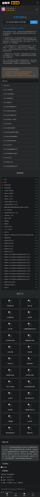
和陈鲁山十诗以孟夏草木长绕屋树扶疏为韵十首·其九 (17, 257)
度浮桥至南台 (7, 185)
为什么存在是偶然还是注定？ (10, 166)
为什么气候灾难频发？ (9, 94)
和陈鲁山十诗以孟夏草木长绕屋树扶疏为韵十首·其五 (17, 268)
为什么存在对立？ (7, 157)
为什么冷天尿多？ (7, 123)
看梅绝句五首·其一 (9, 251)
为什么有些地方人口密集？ (10, 119)
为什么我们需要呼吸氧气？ (10, 106)
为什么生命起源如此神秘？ (10, 140)
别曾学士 (6, 287)
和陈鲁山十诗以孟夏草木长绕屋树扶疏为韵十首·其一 (17, 279)
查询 (34, 22)
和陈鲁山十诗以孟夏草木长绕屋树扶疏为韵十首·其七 (17, 262)
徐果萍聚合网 (6, 447)
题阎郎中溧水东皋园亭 (9, 282)
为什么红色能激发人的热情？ (10, 153)
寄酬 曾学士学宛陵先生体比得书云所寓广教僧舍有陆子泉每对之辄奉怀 (21, 235)
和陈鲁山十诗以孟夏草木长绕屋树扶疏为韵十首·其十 (17, 254)
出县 (5, 179)
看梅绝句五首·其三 (9, 246)
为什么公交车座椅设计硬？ (10, 115)
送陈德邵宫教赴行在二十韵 (11, 212)
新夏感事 (6, 221)
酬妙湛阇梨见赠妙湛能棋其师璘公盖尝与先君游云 (16, 207)
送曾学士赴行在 (8, 226)
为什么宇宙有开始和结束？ (10, 111)
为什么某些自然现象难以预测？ (11, 132)
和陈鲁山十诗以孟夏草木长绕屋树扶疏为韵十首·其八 (17, 260)
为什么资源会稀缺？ (8, 98)
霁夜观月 (6, 224)
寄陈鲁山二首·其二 (9, 196)
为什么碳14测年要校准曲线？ (10, 136)
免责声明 (20, 482)
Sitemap (15, 482)
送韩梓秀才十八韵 (8, 215)
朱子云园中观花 (8, 210)
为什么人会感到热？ (8, 89)
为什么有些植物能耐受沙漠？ (10, 149)
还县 (5, 182)
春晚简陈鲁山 (7, 237)
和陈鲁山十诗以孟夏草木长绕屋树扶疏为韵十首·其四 (17, 271)
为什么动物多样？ (7, 102)
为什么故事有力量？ (8, 162)
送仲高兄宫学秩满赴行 (9, 285)
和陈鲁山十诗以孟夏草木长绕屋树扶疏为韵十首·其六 (17, 265)
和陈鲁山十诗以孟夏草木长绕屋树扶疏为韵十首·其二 (17, 276)
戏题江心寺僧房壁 (8, 193)
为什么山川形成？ (7, 145)
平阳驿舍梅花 (7, 187)
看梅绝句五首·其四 (9, 243)
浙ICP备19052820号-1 (7, 492)
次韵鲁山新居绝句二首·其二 (11, 201)
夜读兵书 (6, 232)
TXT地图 (9, 482)
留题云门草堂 (7, 218)
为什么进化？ (6, 85)
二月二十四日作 (8, 229)
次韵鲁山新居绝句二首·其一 (11, 204)
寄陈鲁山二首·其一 (9, 199)
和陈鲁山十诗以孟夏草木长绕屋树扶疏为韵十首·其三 (17, 273)
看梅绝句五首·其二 (9, 248)
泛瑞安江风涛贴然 (8, 190)
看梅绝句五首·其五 (9, 240)
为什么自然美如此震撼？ (9, 128)
